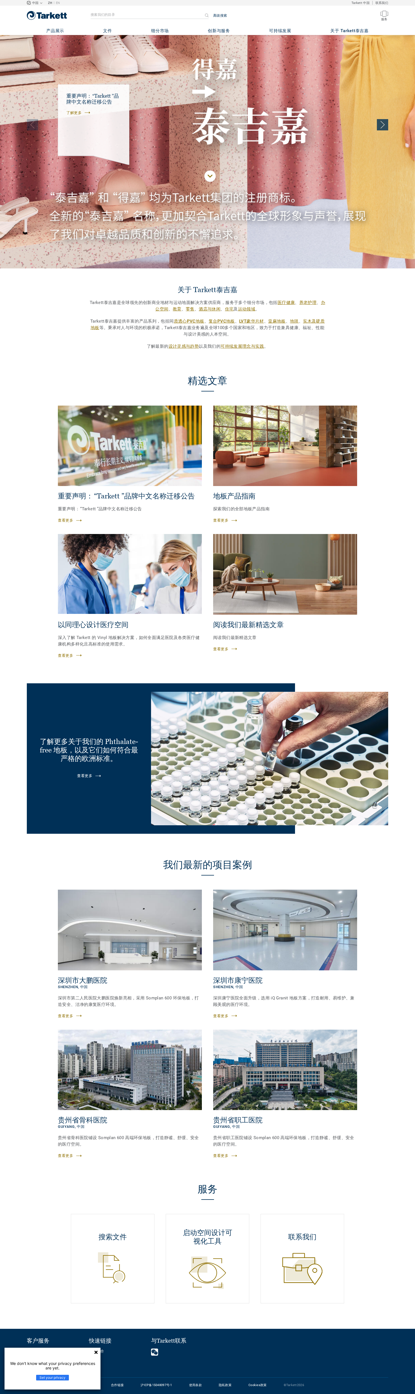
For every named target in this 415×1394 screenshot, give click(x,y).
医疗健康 (286, 302)
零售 (190, 309)
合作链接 (117, 1385)
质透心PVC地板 (189, 321)
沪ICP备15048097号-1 (156, 1385)
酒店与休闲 (209, 309)
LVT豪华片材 (251, 321)
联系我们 (381, 3)
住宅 (229, 309)
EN (58, 3)
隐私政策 (225, 1385)
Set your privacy (52, 1377)
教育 (177, 309)
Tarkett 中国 (360, 3)
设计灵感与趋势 (184, 346)
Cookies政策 (257, 1385)
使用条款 (195, 1385)
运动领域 (246, 309)
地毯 (294, 321)
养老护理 (308, 302)
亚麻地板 (277, 321)
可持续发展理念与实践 (242, 346)
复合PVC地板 (222, 321)
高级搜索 (220, 15)
